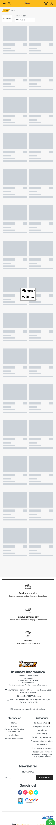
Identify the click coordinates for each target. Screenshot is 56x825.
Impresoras (42, 745)
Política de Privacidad (14, 739)
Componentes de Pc (42, 726)
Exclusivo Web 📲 (42, 723)
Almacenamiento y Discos (42, 741)
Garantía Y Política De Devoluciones (14, 730)
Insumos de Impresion (42, 748)
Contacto (14, 726)
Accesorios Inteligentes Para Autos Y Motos (42, 756)
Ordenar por (20, 16)
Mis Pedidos (14, 735)
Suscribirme (44, 777)
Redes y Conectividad (42, 752)
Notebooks (42, 734)
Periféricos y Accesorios (42, 737)
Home (6, 10)
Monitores (42, 730)
